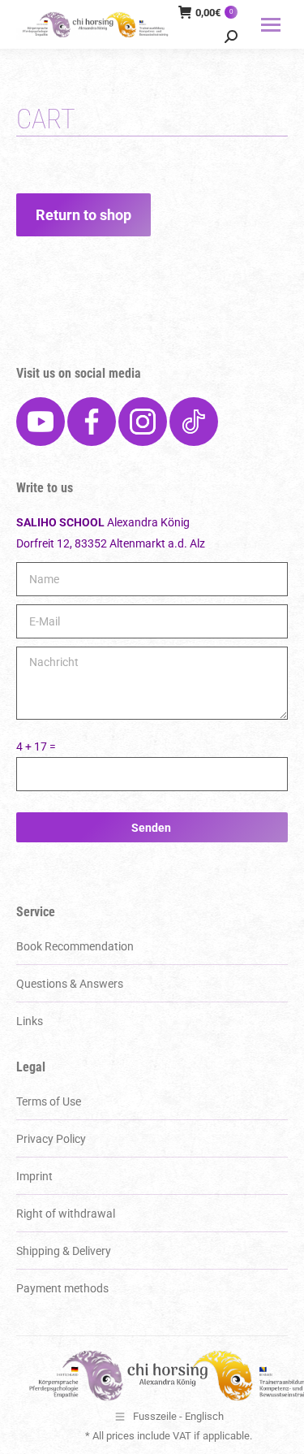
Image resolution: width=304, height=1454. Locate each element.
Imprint (34, 1176)
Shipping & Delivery (63, 1250)
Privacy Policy (51, 1138)
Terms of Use (48, 1101)
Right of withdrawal (65, 1213)
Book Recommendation (75, 946)
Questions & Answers (69, 983)
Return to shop (83, 214)
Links (29, 1021)
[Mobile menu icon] (271, 24)
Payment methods (62, 1288)
